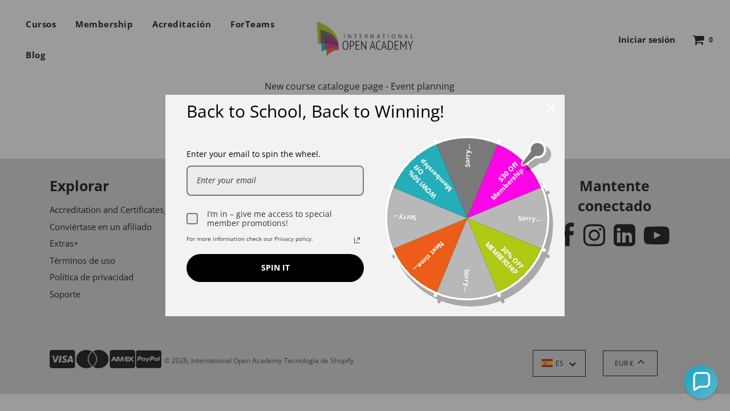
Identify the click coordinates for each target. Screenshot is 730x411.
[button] (700, 381)
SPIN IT (275, 267)
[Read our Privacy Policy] (357, 240)
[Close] (551, 108)
